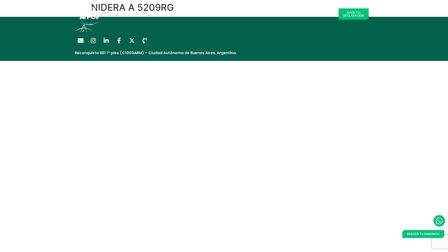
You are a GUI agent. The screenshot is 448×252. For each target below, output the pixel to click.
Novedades (299, 14)
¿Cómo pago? (229, 14)
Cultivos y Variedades (265, 14)
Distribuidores (165, 14)
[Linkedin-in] (106, 40)
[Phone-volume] (144, 40)
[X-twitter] (132, 40)
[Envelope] (80, 40)
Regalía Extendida (131, 14)
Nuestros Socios (197, 14)
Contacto (323, 14)
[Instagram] (93, 40)
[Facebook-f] (119, 40)
